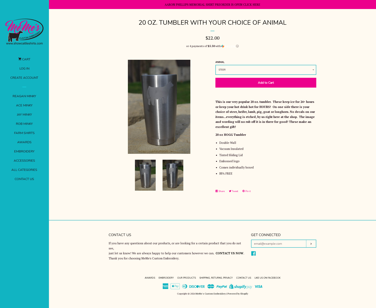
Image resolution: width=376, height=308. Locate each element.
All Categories (24, 170)
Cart (25, 59)
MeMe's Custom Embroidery (211, 293)
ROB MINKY (24, 124)
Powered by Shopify (238, 293)
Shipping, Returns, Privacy (216, 277)
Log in (24, 68)
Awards (24, 142)
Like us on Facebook (267, 277)
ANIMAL (219, 62)
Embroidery (24, 151)
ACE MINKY (24, 105)
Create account (24, 78)
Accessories (24, 161)
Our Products (186, 277)
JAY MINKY (24, 114)
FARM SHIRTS (24, 133)
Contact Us (24, 179)
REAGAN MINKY (24, 96)
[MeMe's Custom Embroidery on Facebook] (253, 254)
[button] (212, 46)
